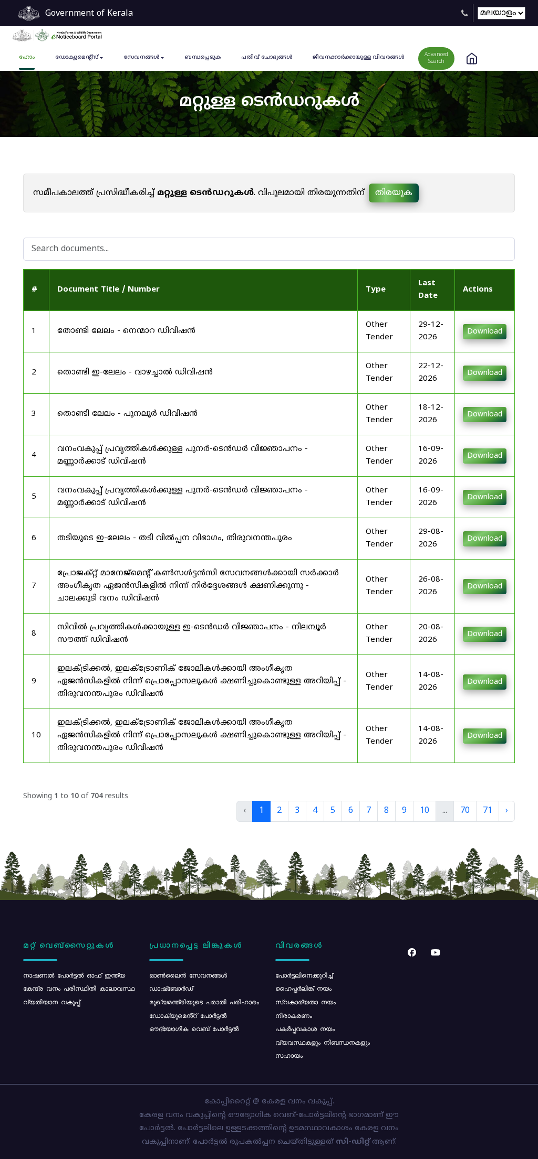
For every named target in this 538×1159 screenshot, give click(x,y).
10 (424, 811)
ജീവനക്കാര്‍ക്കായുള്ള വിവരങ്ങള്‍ (358, 57)
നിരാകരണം (293, 1015)
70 (465, 811)
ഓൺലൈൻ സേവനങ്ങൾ (188, 975)
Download (484, 331)
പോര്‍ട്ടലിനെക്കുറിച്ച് (304, 975)
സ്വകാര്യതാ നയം (305, 1002)
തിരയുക (393, 193)
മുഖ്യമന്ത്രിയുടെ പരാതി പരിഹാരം (204, 1002)
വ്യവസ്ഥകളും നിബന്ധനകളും (322, 1042)
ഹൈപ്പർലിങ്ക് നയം (303, 988)
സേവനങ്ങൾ (141, 57)
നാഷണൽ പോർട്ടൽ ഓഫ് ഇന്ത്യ (74, 975)
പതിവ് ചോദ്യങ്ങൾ (266, 57)
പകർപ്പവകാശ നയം (305, 1028)
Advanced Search (436, 58)
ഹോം (27, 57)
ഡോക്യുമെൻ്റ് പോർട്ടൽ (187, 1015)
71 (487, 811)
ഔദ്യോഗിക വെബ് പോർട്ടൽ (194, 1028)
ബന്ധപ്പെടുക (202, 57)
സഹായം (289, 1055)
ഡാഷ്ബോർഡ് (171, 988)
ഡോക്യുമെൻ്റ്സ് (76, 57)
